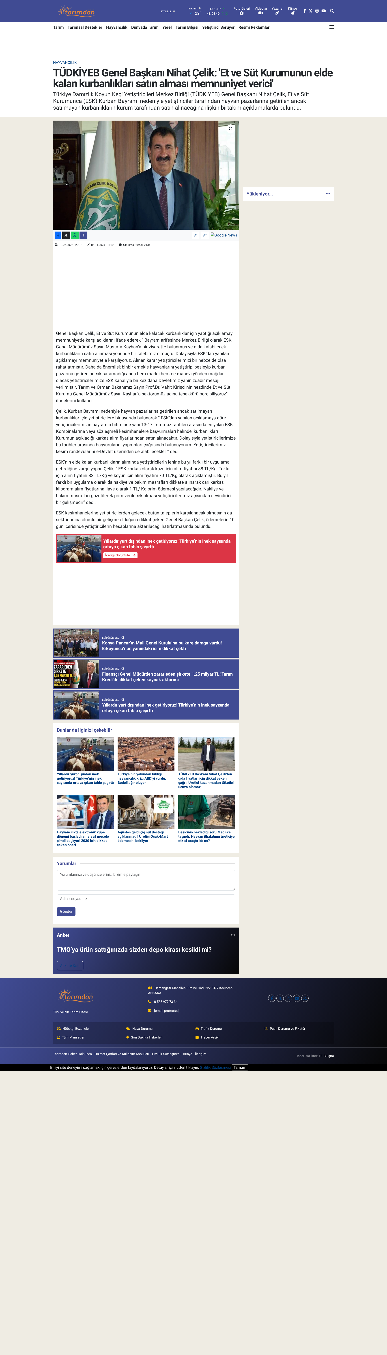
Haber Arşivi (210, 1037)
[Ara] (332, 11)
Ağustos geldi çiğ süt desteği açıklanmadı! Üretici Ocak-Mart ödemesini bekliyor (143, 836)
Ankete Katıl (70, 965)
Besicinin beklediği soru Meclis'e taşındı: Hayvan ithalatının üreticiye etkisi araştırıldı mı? (206, 836)
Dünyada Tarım (145, 27)
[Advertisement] (288, 152)
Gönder (66, 911)
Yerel (167, 27)
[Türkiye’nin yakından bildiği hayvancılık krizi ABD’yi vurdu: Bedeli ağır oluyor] (146, 753)
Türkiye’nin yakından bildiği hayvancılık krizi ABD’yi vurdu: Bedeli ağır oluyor (142, 778)
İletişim (200, 1054)
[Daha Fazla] (83, 235)
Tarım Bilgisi (187, 27)
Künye (187, 1054)
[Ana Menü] (331, 27)
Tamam (240, 1067)
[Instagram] (288, 998)
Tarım (58, 27)
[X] (280, 998)
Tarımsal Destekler (85, 27)
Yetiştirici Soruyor (218, 27)
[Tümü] (233, 935)
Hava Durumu (142, 1029)
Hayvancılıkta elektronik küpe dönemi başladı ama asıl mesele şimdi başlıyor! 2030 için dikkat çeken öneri (83, 838)
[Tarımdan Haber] (76, 11)
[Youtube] (296, 998)
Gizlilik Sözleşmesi (166, 1054)
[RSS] (305, 998)
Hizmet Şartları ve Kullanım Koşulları (122, 1054)
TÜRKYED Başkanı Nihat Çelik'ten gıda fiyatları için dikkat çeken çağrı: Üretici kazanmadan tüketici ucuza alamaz (206, 780)
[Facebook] (271, 998)
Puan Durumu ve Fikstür (287, 1029)
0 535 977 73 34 (165, 1002)
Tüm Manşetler (73, 1037)
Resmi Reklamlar (254, 27)
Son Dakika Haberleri (147, 1037)
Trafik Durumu (211, 1029)
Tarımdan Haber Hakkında (72, 1054)
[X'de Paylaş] (66, 235)
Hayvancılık (116, 27)
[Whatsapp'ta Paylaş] (75, 235)
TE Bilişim (326, 1056)
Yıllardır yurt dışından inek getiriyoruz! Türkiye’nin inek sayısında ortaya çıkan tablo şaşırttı (85, 778)
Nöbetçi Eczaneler (76, 1029)
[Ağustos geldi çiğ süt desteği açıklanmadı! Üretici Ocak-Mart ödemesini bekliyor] (146, 811)
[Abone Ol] (224, 235)
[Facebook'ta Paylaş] (58, 235)
